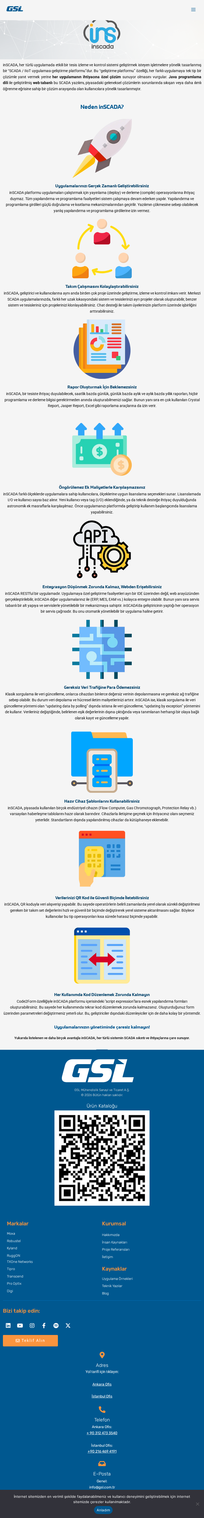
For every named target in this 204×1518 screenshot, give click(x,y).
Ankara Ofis (102, 1384)
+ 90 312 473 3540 (102, 1433)
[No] (197, 1504)
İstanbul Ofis (102, 1396)
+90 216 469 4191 (102, 1451)
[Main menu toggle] (193, 9)
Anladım (103, 1510)
